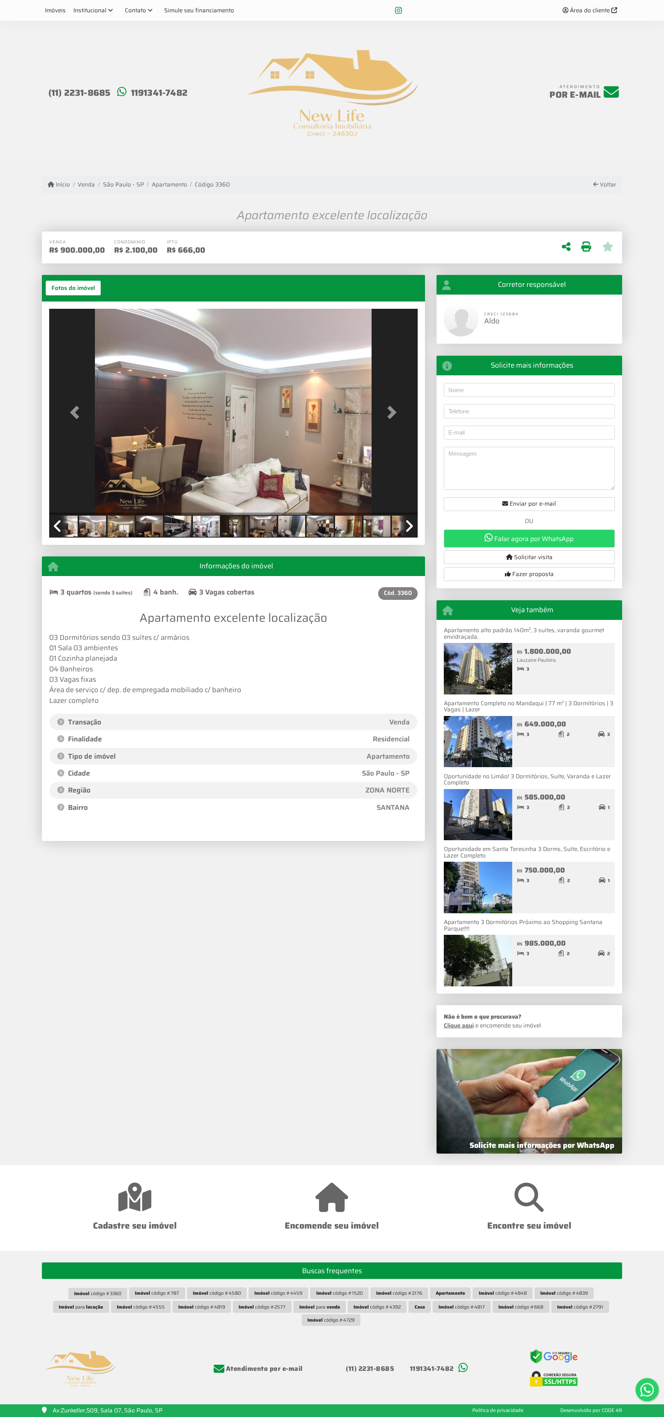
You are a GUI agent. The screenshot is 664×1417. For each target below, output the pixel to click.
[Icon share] (398, 10)
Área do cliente (589, 10)
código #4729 (331, 1320)
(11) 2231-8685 (79, 93)
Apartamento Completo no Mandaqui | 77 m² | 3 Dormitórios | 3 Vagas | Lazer (528, 706)
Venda (86, 184)
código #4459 (278, 1293)
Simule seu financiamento (199, 10)
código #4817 (461, 1306)
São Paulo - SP (123, 184)
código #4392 (377, 1306)
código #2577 (262, 1306)
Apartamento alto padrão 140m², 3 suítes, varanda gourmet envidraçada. (524, 633)
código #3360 (97, 1293)
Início (62, 184)
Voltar (607, 184)
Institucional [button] (89, 10)
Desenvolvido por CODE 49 (591, 1410)
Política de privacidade (497, 1410)
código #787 (157, 1293)
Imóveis (55, 10)
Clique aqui (459, 1025)
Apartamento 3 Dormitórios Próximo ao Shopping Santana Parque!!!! (523, 925)
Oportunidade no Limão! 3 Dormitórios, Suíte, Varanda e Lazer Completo (527, 780)
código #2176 (399, 1293)
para (81, 1306)
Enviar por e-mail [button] (532, 503)
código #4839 (564, 1293)
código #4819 (201, 1306)
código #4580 (217, 1293)
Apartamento (169, 184)
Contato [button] (135, 10)
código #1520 (339, 1293)
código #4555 (141, 1306)
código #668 (520, 1306)
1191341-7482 (159, 93)
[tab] (73, 288)
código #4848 (503, 1293)
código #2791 (580, 1306)
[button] (77, 412)
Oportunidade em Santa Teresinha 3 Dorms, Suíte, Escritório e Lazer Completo (527, 852)
